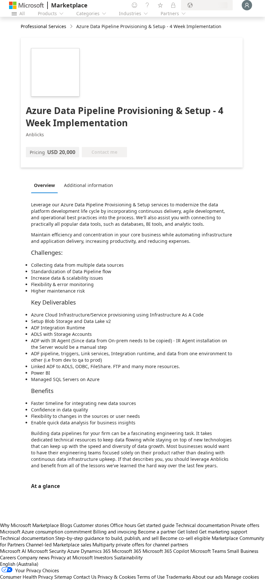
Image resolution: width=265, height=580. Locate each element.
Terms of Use (151, 577)
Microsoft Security (46, 551)
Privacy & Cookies (117, 577)
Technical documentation (203, 525)
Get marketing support (223, 531)
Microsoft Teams (208, 551)
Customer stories (91, 525)
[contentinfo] (71, 26)
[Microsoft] (26, 5)
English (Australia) (19, 564)
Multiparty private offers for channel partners (140, 544)
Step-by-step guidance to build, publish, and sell (107, 538)
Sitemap (63, 577)
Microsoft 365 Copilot (166, 551)
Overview (44, 185)
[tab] (46, 185)
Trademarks (178, 577)
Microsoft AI (13, 551)
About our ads (207, 577)
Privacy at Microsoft (72, 557)
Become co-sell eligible (185, 538)
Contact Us (84, 577)
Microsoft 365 (126, 551)
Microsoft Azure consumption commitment (46, 531)
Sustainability (128, 557)
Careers (8, 557)
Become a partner (157, 531)
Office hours (123, 525)
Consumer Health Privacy (26, 577)
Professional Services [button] (43, 26)
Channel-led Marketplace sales (58, 544)
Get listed (187, 531)
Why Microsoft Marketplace (29, 525)
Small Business (242, 551)
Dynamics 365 (96, 551)
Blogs (66, 525)
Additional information (88, 185)
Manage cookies (241, 577)
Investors (103, 557)
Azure (73, 551)
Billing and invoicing (115, 531)
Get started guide (156, 525)
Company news (33, 557)
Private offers (245, 525)
